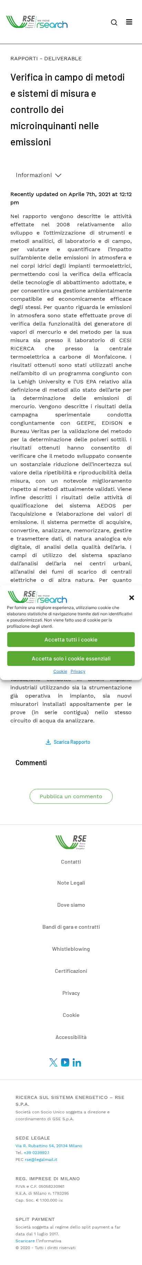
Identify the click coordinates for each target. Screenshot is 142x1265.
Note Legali (71, 882)
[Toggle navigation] (129, 22)
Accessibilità (71, 1036)
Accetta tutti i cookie (71, 639)
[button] (131, 597)
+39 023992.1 (35, 1152)
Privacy (78, 671)
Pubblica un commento (71, 796)
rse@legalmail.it (40, 1159)
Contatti (71, 861)
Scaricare (25, 1240)
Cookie (60, 671)
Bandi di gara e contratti (71, 926)
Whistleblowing (71, 948)
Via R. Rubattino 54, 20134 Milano (49, 1145)
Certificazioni (71, 970)
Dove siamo (71, 904)
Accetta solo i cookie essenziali (71, 658)
